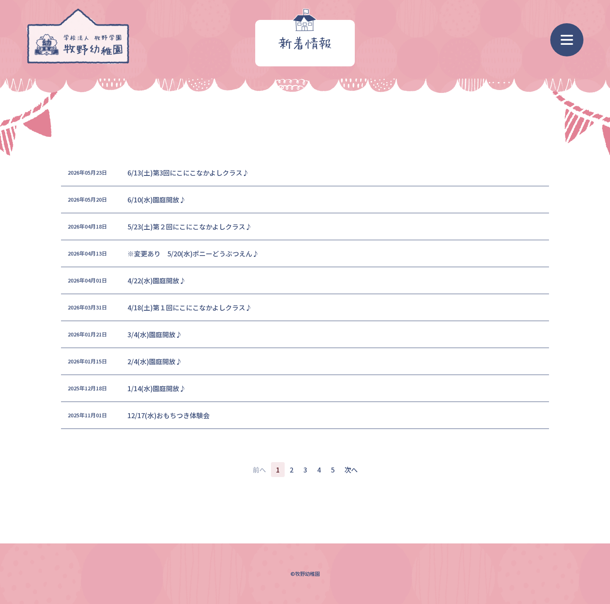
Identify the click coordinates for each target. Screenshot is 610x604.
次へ (351, 470)
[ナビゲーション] (566, 39)
